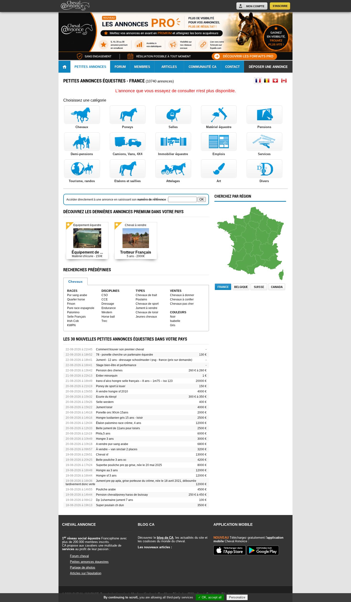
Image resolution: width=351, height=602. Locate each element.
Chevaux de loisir (147, 312)
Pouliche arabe (106, 489)
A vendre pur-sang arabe (112, 444)
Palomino (73, 312)
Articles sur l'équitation (85, 573)
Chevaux (75, 281)
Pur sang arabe (77, 295)
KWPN (71, 325)
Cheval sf (102, 454)
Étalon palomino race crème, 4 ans (118, 423)
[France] (258, 80)
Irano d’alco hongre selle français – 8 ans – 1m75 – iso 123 (134, 381)
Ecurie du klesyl (106, 396)
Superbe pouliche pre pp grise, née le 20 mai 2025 (129, 465)
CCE (104, 299)
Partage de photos (82, 567)
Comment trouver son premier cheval (120, 349)
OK (201, 199)
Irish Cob (73, 321)
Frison (71, 303)
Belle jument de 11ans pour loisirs (118, 428)
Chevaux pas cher (182, 303)
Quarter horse (76, 299)
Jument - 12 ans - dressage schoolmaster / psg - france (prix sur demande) (144, 360)
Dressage (107, 303)
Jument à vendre (146, 308)
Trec (104, 321)
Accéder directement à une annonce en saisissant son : (117, 199)
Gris (172, 325)
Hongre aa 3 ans (107, 470)
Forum (120, 67)
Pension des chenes (109, 370)
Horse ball (108, 316)
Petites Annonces (90, 67)
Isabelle (175, 321)
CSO (104, 295)
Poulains (141, 299)
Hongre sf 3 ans (106, 475)
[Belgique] (267, 80)
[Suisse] (275, 80)
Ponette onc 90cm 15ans (112, 412)
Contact (232, 67)
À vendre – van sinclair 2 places (116, 449)
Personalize (237, 597)
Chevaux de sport (147, 303)
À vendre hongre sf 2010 (112, 391)
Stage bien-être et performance (116, 365)
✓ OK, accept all (210, 597)
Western (106, 312)
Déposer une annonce (268, 67)
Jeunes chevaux (146, 316)
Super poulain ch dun (110, 505)
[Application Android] (263, 551)
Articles (169, 67)
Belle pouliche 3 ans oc (111, 459)
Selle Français (76, 316)
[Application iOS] (229, 550)
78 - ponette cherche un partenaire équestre (124, 354)
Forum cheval (79, 556)
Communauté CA (202, 67)
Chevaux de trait (146, 295)
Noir (173, 316)
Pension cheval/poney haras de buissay (122, 494)
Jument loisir (104, 407)
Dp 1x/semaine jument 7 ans (114, 500)
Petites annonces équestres (89, 562)
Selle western (105, 402)
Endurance (108, 308)
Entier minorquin (106, 375)
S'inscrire (280, 6)
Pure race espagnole (80, 308)
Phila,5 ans (103, 433)
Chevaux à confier (182, 299)
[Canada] (284, 80)
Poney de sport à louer (110, 386)
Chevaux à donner (182, 295)
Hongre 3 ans (105, 438)
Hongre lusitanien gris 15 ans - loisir (119, 417)
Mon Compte (255, 6)
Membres (142, 67)
